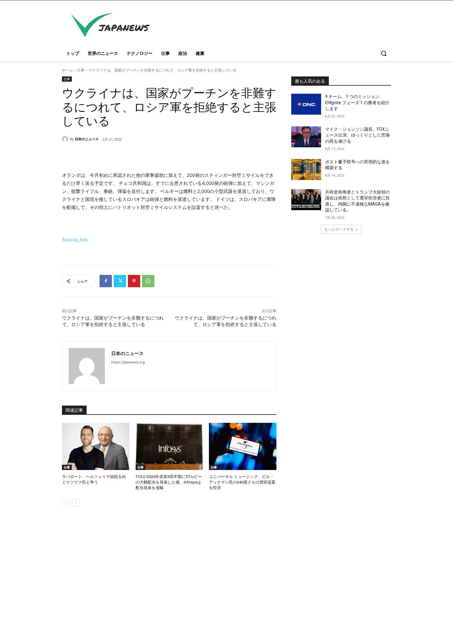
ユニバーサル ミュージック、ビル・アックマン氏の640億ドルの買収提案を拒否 (242, 482)
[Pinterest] (134, 281)
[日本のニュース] (66, 139)
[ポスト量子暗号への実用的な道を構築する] (306, 169)
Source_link (75, 240)
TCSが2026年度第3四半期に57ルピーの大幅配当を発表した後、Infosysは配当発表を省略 (169, 482)
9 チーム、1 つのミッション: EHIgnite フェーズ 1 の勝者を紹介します (357, 102)
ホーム (67, 70)
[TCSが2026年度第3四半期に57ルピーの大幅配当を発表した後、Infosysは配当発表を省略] (169, 446)
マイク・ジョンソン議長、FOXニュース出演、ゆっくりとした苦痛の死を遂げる (357, 135)
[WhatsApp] (148, 281)
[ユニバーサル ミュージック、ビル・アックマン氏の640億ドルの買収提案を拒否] (242, 446)
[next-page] (76, 503)
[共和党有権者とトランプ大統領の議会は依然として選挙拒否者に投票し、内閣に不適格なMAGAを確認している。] (306, 199)
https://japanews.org (128, 362)
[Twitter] (120, 281)
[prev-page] (66, 503)
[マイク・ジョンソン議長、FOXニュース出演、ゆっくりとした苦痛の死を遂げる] (306, 136)
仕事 (80, 70)
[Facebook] (106, 281)
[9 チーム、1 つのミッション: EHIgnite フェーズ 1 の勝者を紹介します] (306, 104)
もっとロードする (339, 229)
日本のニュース (87, 139)
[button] (383, 53)
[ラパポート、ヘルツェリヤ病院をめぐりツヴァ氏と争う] (95, 446)
